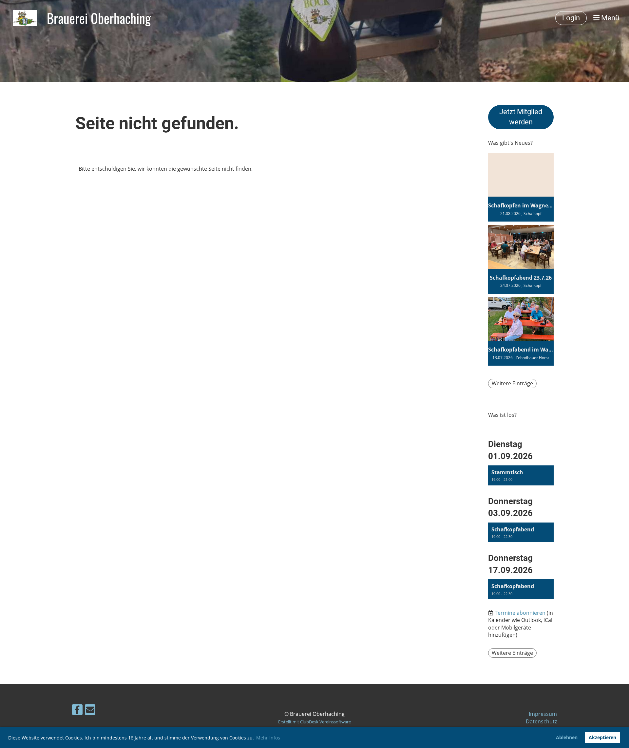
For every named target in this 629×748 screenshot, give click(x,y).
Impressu (540, 713)
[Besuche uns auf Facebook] (77, 711)
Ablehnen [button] (567, 737)
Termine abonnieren (520, 612)
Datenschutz (541, 721)
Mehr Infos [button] (268, 738)
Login (571, 18)
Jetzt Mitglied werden (520, 117)
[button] (521, 475)
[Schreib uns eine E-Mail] (90, 711)
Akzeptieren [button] (602, 737)
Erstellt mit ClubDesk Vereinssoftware (314, 722)
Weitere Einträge (512, 383)
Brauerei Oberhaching (99, 18)
